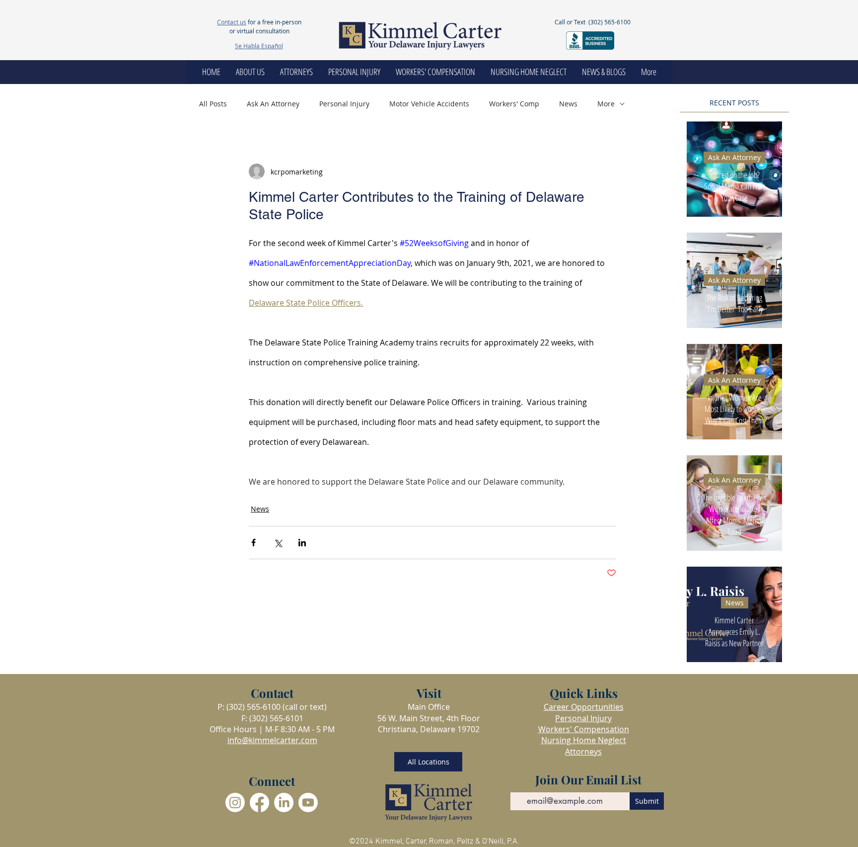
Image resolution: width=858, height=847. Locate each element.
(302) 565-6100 (609, 22)
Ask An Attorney (273, 103)
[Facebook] (259, 802)
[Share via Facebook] (253, 542)
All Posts (213, 103)
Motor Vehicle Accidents (429, 103)
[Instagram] (235, 802)
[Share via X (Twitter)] (278, 542)
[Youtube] (308, 802)
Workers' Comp (514, 103)
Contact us (231, 22)
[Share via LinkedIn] (302, 542)
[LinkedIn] (283, 802)
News (568, 103)
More (606, 103)
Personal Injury (344, 103)
